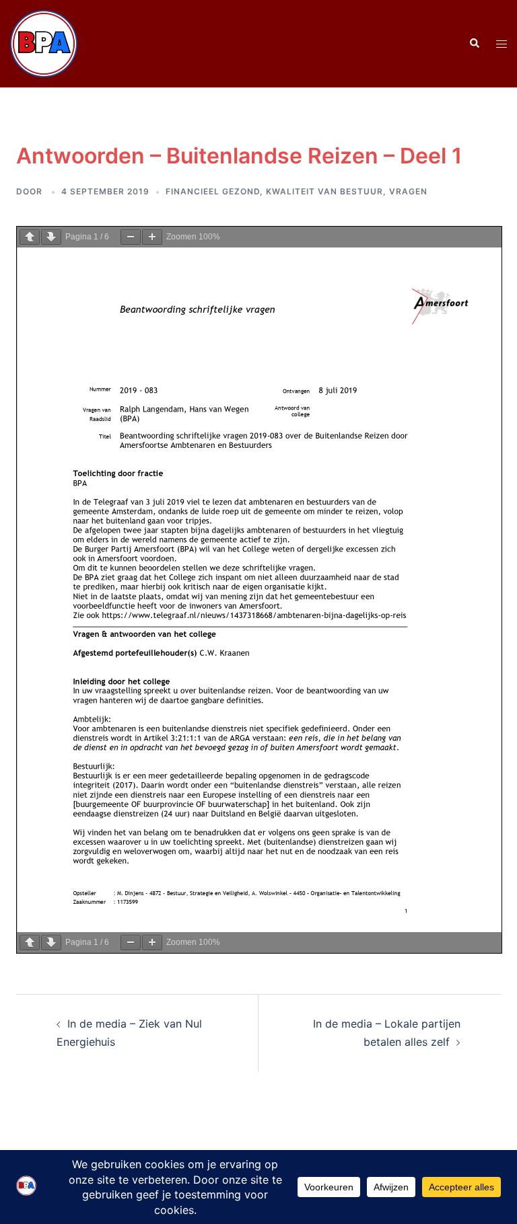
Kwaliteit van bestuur (324, 191)
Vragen (408, 191)
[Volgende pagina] (51, 237)
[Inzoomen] (152, 237)
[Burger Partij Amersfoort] (43, 42)
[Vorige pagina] (30, 237)
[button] (474, 43)
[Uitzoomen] (130, 237)
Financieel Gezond (213, 191)
